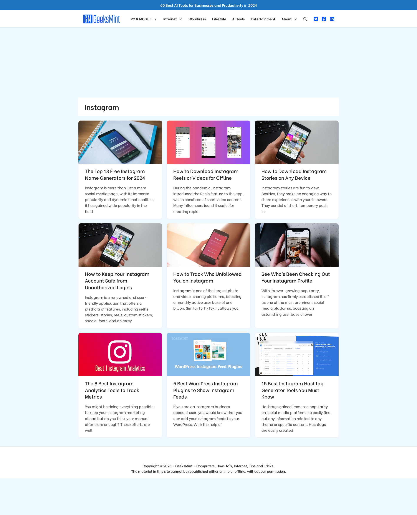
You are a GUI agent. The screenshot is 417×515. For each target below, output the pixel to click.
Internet (170, 18)
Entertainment (263, 18)
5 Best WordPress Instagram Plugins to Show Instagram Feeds (205, 390)
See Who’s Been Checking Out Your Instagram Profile (295, 277)
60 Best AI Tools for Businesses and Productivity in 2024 (208, 5)
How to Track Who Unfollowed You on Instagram (207, 277)
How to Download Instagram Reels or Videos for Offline (205, 174)
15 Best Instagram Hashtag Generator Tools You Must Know (292, 390)
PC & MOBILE (141, 18)
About (286, 18)
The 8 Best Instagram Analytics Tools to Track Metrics (112, 390)
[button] (305, 18)
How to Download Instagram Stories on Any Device (294, 174)
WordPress (197, 18)
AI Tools (238, 18)
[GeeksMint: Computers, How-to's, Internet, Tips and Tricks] (102, 18)
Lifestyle (219, 18)
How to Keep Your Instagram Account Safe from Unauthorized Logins (117, 280)
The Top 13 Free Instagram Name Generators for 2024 (115, 174)
